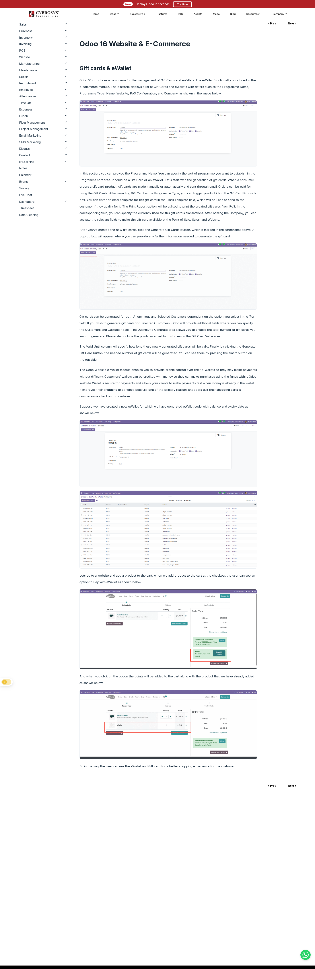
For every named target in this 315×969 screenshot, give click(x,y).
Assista (198, 13)
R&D (180, 13)
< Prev (272, 23)
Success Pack (138, 13)
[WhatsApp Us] (305, 954)
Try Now (182, 4)
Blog (233, 13)
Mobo (216, 13)
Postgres (162, 13)
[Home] (43, 14)
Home (95, 13)
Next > (292, 23)
